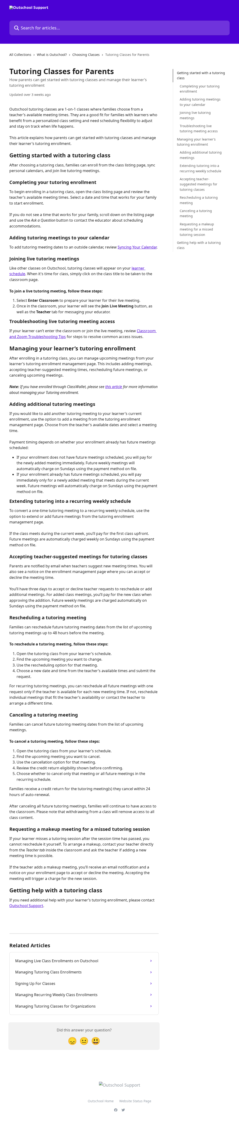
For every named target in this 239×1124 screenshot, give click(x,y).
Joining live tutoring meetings (195, 115)
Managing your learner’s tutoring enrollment (196, 142)
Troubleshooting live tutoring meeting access (199, 128)
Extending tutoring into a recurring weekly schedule (200, 168)
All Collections (20, 54)
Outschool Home (101, 1101)
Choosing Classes (86, 54)
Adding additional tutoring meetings (201, 155)
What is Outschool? (52, 54)
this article (113, 386)
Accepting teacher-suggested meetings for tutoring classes (198, 184)
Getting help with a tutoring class (199, 245)
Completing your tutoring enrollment (200, 89)
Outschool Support (26, 905)
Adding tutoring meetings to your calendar (200, 102)
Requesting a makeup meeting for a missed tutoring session (197, 229)
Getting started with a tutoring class (201, 75)
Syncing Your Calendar (137, 247)
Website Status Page (135, 1101)
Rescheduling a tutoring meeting (199, 200)
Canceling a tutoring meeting (196, 213)
